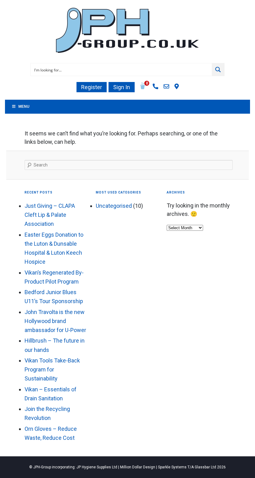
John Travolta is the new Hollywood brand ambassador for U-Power (55, 321)
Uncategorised (114, 206)
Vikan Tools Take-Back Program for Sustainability (52, 369)
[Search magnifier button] (218, 69)
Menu (24, 106)
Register (91, 87)
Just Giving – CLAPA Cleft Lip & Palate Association (50, 215)
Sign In (121, 87)
